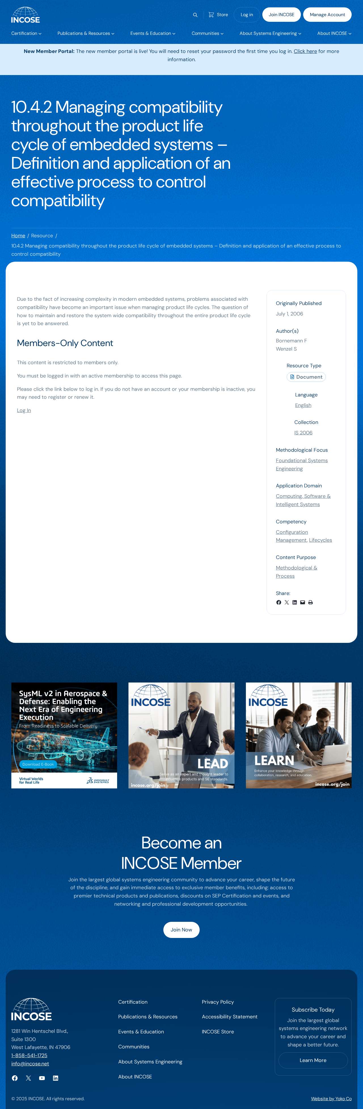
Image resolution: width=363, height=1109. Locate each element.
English (303, 405)
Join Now (181, 929)
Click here (305, 51)
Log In (24, 410)
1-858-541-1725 (29, 1055)
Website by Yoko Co (331, 1099)
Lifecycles (320, 540)
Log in (247, 15)
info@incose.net (30, 1063)
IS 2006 (303, 432)
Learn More (313, 1060)
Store (222, 15)
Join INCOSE (281, 15)
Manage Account (327, 15)
